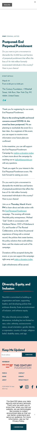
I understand (18, 427)
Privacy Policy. (18, 421)
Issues (4, 376)
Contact (21, 373)
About (4, 380)
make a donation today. (23, 259)
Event (4, 36)
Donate (21, 376)
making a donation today (23, 153)
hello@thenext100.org (23, 159)
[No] (35, 414)
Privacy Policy (23, 380)
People (4, 373)
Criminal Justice (13, 36)
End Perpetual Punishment (16, 211)
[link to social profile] (21, 388)
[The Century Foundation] (17, 367)
